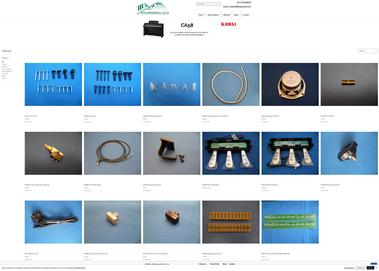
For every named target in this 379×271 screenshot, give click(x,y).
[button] (152, 8)
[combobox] (368, 51)
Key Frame (5, 73)
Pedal (3, 78)
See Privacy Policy (79, 268)
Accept (370, 268)
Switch (4, 76)
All (3, 62)
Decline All (360, 268)
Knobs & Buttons (7, 71)
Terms (225, 264)
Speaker (4, 66)
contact (199, 35)
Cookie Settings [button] (349, 268)
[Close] (376, 267)
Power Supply (6, 69)
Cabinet (4, 64)
